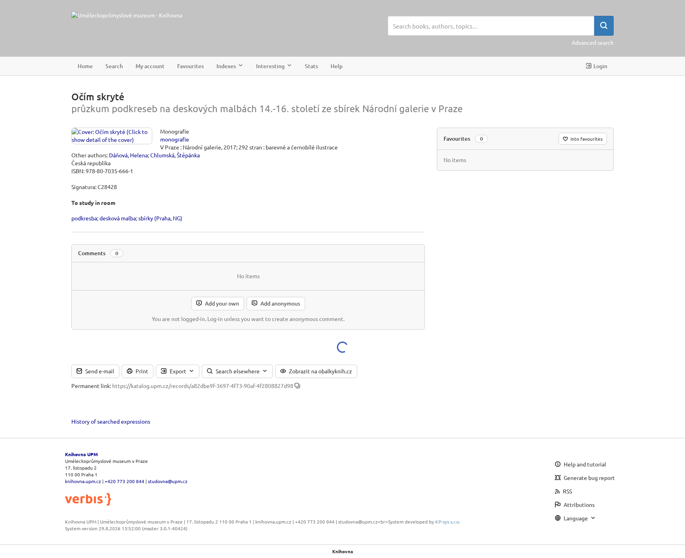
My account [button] (150, 65)
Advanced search (593, 42)
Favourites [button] (190, 65)
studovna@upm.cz (168, 481)
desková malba (117, 218)
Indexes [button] (226, 65)
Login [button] (600, 65)
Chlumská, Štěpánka (175, 155)
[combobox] (491, 26)
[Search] (604, 26)
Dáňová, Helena (128, 155)
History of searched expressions (110, 421)
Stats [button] (311, 65)
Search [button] (114, 65)
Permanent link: (91, 385)
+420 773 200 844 (124, 481)
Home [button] (85, 65)
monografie (174, 139)
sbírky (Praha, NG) (160, 218)
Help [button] (336, 65)
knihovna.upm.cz (83, 481)
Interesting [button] (270, 65)
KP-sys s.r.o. (447, 521)
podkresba (84, 218)
